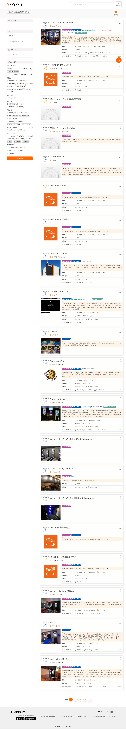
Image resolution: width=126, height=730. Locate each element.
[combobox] (92, 4)
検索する (20, 158)
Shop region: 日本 (107, 712)
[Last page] (90, 699)
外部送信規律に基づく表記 (99, 716)
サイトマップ (112, 716)
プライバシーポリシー (83, 716)
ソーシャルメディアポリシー (66, 716)
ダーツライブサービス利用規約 (48, 716)
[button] (29, 35)
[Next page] (85, 699)
